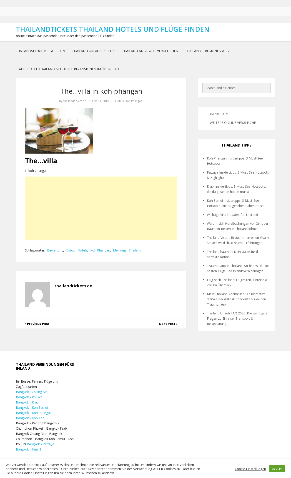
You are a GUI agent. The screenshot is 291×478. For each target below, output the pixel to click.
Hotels (119, 101)
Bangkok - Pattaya (40, 444)
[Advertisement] (101, 208)
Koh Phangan (133, 101)
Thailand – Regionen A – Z (207, 51)
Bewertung (55, 250)
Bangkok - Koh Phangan (34, 413)
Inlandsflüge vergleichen (42, 51)
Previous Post (38, 323)
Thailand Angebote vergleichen (150, 51)
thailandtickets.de (74, 101)
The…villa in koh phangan (101, 91)
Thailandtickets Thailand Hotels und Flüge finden (112, 29)
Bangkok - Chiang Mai (32, 392)
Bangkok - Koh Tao (30, 418)
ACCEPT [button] (277, 469)
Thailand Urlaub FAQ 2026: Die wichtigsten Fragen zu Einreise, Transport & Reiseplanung (238, 318)
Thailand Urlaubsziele (92, 51)
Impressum (219, 114)
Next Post (167, 323)
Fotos (70, 250)
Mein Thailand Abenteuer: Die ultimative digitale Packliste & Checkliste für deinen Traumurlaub (236, 299)
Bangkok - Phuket (29, 397)
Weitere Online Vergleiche (233, 122)
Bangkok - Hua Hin (29, 449)
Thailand (135, 250)
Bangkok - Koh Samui (32, 407)
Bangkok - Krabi (27, 402)
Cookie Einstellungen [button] (250, 469)
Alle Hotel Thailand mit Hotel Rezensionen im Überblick (69, 69)
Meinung (119, 250)
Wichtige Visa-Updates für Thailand (232, 214)
